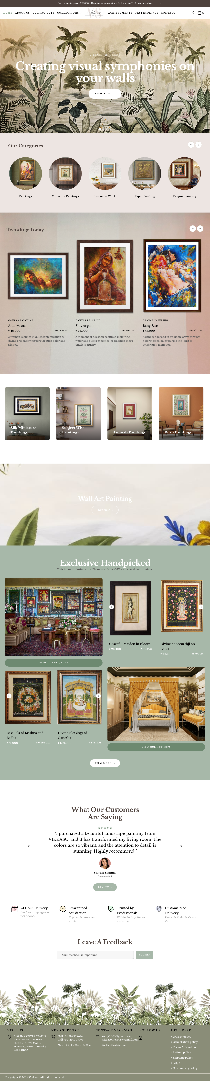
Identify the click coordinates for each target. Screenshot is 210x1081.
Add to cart (135, 635)
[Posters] (27, 413)
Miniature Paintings (65, 196)
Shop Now (23, 440)
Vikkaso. (34, 1077)
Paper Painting (145, 196)
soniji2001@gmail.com (120, 1038)
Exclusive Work (105, 196)
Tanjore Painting (184, 196)
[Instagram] (140, 1036)
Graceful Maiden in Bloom (129, 644)
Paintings (25, 196)
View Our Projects (156, 747)
